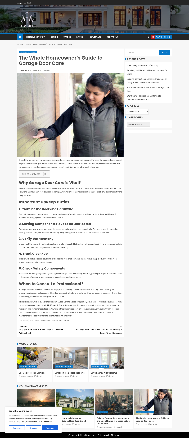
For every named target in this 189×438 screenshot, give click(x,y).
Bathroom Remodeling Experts (70, 373)
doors (25, 320)
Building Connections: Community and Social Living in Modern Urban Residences (98, 329)
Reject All (33, 428)
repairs (66, 320)
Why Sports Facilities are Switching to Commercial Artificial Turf (41, 329)
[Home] (20, 37)
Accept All (50, 428)
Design (54, 37)
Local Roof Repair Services (32, 373)
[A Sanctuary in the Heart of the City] (36, 402)
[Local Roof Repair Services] (34, 358)
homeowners (46, 320)
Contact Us (112, 37)
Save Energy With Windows (104, 373)
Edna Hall (24, 70)
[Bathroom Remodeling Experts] (70, 358)
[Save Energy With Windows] (106, 358)
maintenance (57, 320)
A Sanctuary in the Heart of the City (142, 65)
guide (37, 320)
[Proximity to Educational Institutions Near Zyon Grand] (75, 402)
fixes (31, 320)
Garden (67, 37)
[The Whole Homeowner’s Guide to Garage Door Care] (153, 402)
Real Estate (95, 37)
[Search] (148, 37)
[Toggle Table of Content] (44, 174)
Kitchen (80, 37)
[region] (33, 420)
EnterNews (103, 435)
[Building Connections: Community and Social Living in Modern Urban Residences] (114, 402)
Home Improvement (35, 37)
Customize (16, 428)
